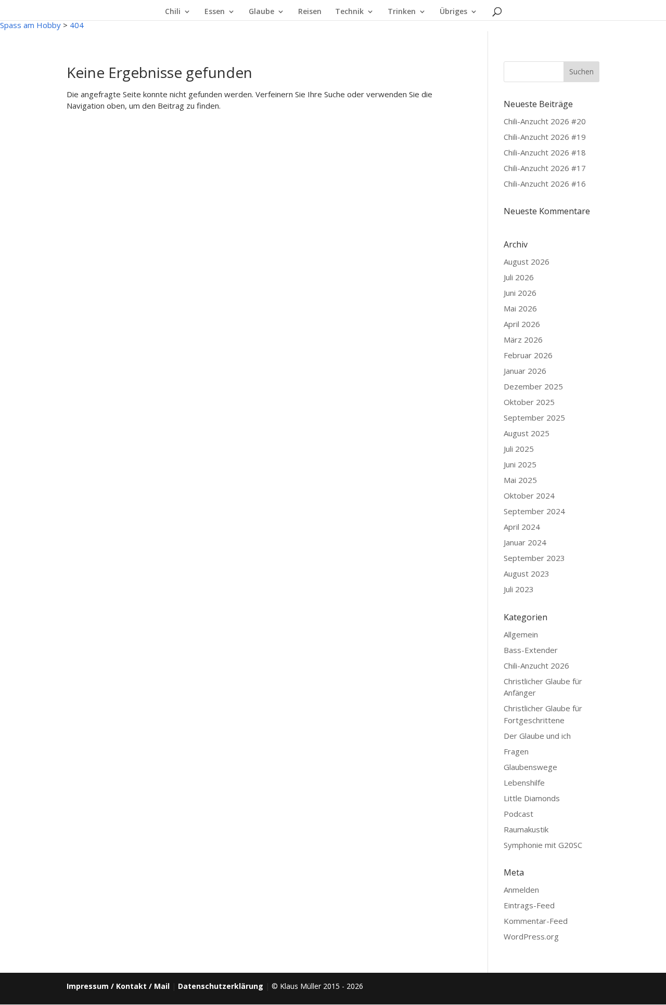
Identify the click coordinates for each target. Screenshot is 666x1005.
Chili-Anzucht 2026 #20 (545, 121)
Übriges (453, 12)
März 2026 (523, 339)
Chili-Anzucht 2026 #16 (545, 183)
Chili (173, 12)
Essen (214, 12)
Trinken (402, 12)
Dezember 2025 (533, 386)
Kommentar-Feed (536, 921)
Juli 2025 (519, 448)
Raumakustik (526, 829)
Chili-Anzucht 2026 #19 (545, 137)
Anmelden (521, 889)
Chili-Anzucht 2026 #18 (545, 152)
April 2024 (522, 526)
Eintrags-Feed (529, 905)
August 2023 (526, 573)
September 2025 (534, 417)
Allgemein (521, 634)
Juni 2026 (520, 293)
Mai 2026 (520, 308)
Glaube (261, 12)
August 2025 (526, 433)
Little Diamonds (532, 798)
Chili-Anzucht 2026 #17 (545, 168)
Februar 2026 (528, 355)
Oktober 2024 (529, 495)
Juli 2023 (519, 589)
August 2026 (526, 261)
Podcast (518, 813)
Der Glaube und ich (537, 735)
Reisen (310, 12)
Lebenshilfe (524, 782)
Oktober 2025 (529, 402)
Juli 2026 (519, 277)
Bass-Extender (531, 650)
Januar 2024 (525, 542)
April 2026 (522, 324)
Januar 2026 (525, 371)
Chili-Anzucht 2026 (536, 665)
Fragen (516, 751)
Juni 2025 (520, 464)
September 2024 (534, 511)
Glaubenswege (530, 767)
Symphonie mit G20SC (543, 845)
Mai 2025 (520, 480)
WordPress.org (531, 936)
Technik (349, 12)
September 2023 (534, 558)
